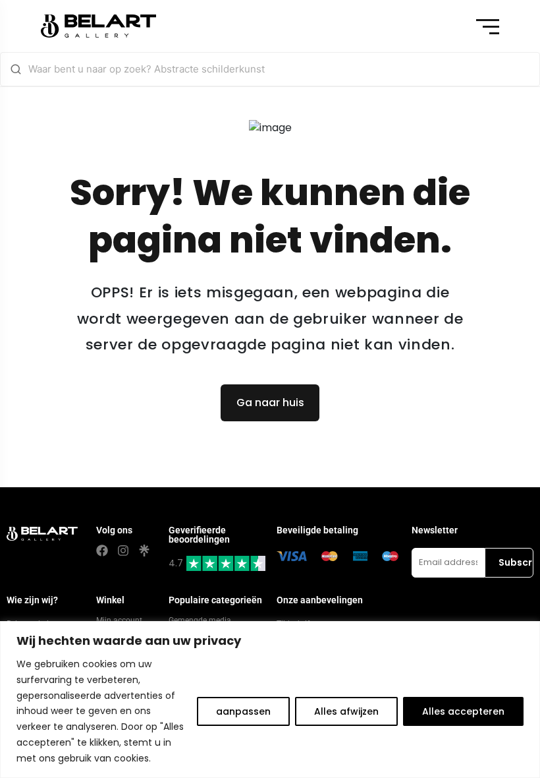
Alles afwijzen (346, 711)
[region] (270, 699)
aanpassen (243, 711)
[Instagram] (123, 550)
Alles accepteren (463, 711)
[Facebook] (102, 550)
